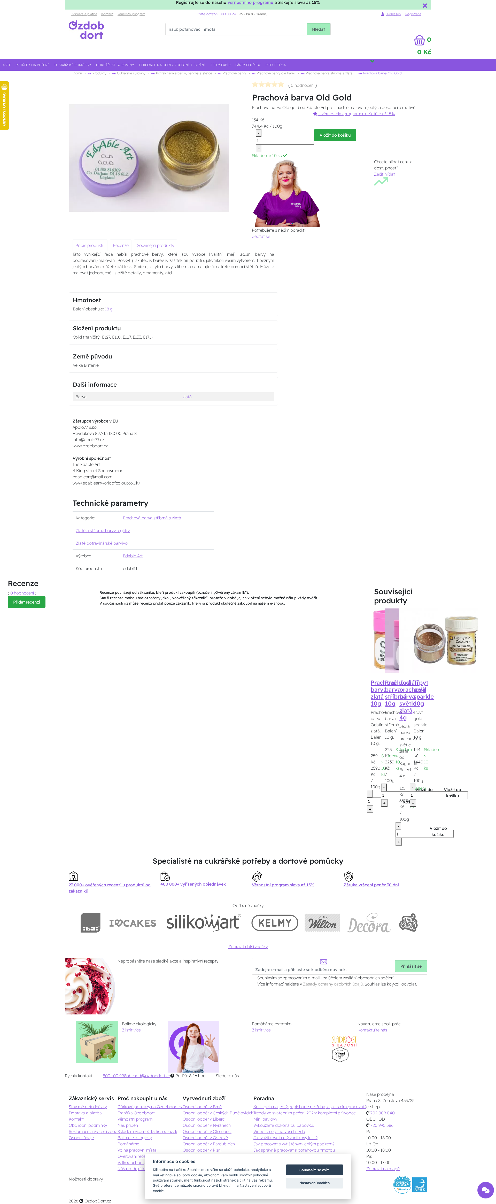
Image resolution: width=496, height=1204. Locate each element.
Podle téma (276, 65)
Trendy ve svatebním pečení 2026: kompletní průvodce (304, 1112)
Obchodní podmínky (88, 1125)
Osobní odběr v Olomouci (207, 1131)
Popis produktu (90, 245)
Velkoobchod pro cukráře (141, 1162)
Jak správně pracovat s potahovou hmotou (294, 1150)
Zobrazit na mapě (383, 1168)
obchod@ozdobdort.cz (148, 1075)
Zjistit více (131, 1030)
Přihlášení (393, 14)
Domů (77, 73)
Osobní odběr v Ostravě (205, 1137)
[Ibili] (90, 923)
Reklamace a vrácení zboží (93, 1131)
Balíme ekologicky (135, 1137)
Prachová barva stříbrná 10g (398, 693)
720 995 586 (381, 1125)
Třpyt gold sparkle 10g (424, 693)
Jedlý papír (220, 65)
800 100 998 (114, 1075)
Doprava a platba (84, 14)
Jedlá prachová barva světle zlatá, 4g (412, 700)
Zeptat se (261, 236)
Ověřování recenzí (134, 1156)
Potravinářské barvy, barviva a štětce (183, 73)
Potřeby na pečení (32, 65)
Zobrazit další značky (248, 946)
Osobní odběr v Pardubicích (209, 1143)
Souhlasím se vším (314, 1170)
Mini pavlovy (265, 1119)
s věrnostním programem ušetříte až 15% (356, 113)
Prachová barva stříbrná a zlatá (329, 73)
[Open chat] (485, 1190)
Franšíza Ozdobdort (136, 1112)
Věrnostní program (131, 14)
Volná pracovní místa (137, 1150)
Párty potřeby (248, 65)
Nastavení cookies (314, 1183)
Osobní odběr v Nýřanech (207, 1125)
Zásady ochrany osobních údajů (333, 984)
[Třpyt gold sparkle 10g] (446, 640)
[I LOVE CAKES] (132, 923)
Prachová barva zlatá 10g (384, 693)
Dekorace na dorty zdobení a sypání (172, 65)
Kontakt (107, 14)
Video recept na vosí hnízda (279, 1131)
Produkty (98, 73)
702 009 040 (382, 1112)
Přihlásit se (411, 966)
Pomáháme (128, 1143)
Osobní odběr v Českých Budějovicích (218, 1112)
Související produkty (155, 245)
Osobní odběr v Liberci (204, 1119)
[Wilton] (322, 923)
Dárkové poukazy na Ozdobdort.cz (150, 1106)
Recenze (121, 245)
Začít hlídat (384, 174)
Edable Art (133, 555)
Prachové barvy (234, 73)
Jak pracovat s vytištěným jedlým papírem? (293, 1143)
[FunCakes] (408, 923)
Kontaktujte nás (372, 1030)
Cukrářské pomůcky (72, 65)
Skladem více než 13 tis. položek (147, 1131)
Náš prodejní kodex (136, 1168)
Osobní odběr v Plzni (202, 1150)
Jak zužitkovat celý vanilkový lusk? (285, 1137)
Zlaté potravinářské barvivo (102, 543)
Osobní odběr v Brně (202, 1106)
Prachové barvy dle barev (275, 73)
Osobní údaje (81, 1137)
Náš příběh (128, 1125)
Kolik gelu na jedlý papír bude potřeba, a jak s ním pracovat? (309, 1106)
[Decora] (369, 923)
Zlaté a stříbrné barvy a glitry (103, 530)
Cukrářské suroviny (115, 65)
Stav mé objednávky (88, 1106)
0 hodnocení (302, 85)
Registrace (413, 14)
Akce (7, 65)
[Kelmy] (274, 923)
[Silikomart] (203, 923)
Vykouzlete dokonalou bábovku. (283, 1125)
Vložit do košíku (335, 135)
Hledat (318, 29)
